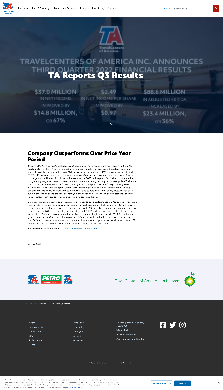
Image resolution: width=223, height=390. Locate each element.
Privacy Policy (123, 330)
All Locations (35, 340)
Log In (167, 8)
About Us (33, 322)
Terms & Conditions (126, 334)
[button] (216, 8)
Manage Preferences (162, 383)
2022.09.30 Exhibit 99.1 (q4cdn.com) (78, 228)
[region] (111, 383)
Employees (78, 331)
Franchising (98, 8)
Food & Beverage (41, 8)
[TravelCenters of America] (8, 8)
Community (35, 331)
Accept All (182, 383)
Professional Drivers (64, 8)
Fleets (83, 8)
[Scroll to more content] (111, 124)
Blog (31, 335)
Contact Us (35, 344)
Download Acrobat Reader (130, 338)
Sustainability (36, 327)
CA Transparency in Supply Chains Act (130, 324)
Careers (112, 8)
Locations (23, 8)
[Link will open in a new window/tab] (155, 279)
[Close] (219, 382)
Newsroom (78, 340)
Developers (78, 322)
